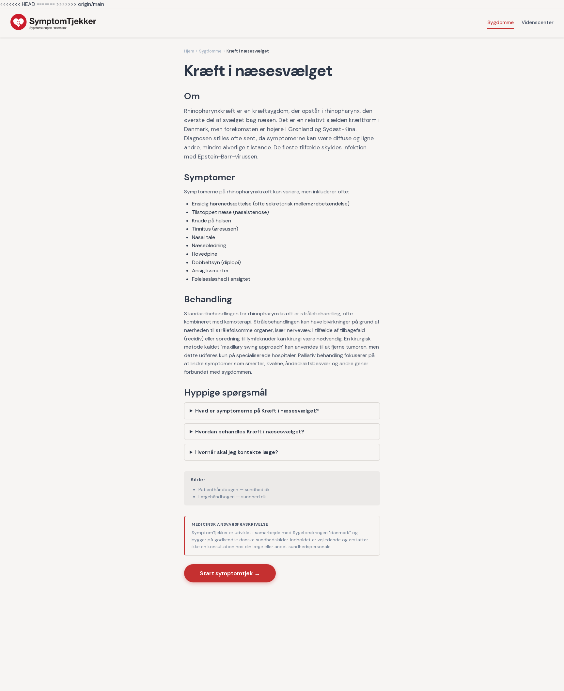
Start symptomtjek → (230, 573)
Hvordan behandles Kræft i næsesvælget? (249, 431)
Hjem (189, 51)
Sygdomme (500, 22)
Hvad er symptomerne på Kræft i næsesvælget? (257, 410)
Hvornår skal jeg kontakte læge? (236, 452)
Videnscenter (538, 22)
